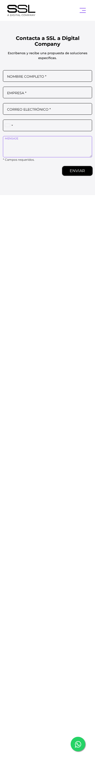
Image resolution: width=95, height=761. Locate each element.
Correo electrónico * (29, 109)
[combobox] (8, 125)
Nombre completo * (26, 76)
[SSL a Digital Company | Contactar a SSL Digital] (26, 10)
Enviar (77, 170)
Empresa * (16, 93)
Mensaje (11, 138)
